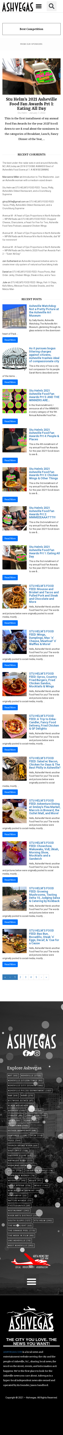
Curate (31, 1121)
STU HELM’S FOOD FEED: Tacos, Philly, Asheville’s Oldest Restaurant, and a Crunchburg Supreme (28, 191)
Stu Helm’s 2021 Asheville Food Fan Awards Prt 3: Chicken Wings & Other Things (43, 473)
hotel (15, 1171)
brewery (16, 1111)
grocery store (20, 1156)
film (37, 1136)
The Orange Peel (21, 1231)
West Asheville (21, 1246)
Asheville (31, 1076)
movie (35, 1181)
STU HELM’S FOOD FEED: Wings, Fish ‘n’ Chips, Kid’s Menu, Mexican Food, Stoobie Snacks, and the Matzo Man (29, 285)
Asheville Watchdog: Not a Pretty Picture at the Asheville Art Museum (44, 310)
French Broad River (23, 1146)
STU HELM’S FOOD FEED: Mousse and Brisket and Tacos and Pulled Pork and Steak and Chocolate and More (44, 593)
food (14, 1141)
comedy (15, 1116)
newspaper (17, 1196)
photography (19, 1206)
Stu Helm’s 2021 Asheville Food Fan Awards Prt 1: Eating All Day (31, 104)
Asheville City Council (25, 1086)
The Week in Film (21, 1236)
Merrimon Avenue (21, 1176)
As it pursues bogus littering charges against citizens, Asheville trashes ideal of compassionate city (44, 355)
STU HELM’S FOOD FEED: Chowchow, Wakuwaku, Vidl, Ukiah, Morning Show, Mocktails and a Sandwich (44, 850)
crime (14, 1121)
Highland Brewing (22, 1166)
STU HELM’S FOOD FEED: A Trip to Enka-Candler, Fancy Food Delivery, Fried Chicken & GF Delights (44, 722)
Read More (10, 340)
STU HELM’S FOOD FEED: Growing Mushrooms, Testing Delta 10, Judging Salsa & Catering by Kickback (44, 895)
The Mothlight (20, 1226)
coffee (35, 1111)
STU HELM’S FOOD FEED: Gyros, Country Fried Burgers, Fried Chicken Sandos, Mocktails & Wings (43, 680)
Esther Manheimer (22, 1131)
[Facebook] (26, 1053)
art (13, 1076)
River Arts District (23, 1216)
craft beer (36, 1116)
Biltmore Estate (21, 1101)
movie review (19, 1186)
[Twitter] (31, 1053)
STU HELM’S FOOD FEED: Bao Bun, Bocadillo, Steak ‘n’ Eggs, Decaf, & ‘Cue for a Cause (44, 937)
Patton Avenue (20, 1201)
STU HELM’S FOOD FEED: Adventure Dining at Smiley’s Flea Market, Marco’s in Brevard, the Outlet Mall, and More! (44, 807)
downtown (18, 1126)
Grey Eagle (18, 1151)
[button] (39, 6)
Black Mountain (20, 1106)
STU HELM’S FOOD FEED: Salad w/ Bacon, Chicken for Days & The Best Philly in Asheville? (45, 762)
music (41, 1186)
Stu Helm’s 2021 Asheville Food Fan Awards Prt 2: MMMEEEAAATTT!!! (42, 512)
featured (17, 1136)
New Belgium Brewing (24, 1191)
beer (27, 1096)
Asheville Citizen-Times (25, 1081)
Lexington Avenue (39, 1171)
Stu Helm (22, 113)
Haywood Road (20, 1161)
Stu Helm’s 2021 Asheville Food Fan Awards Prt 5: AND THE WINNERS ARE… (44, 395)
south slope (19, 1221)
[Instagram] (37, 1053)
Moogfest (17, 1181)
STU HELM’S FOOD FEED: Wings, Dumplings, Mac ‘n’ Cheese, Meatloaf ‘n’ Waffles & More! (42, 638)
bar (13, 1096)
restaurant (18, 1211)
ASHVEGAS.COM (12, 1351)
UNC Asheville (19, 1241)
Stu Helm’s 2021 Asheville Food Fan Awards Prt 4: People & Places (44, 434)
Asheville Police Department (29, 1091)
